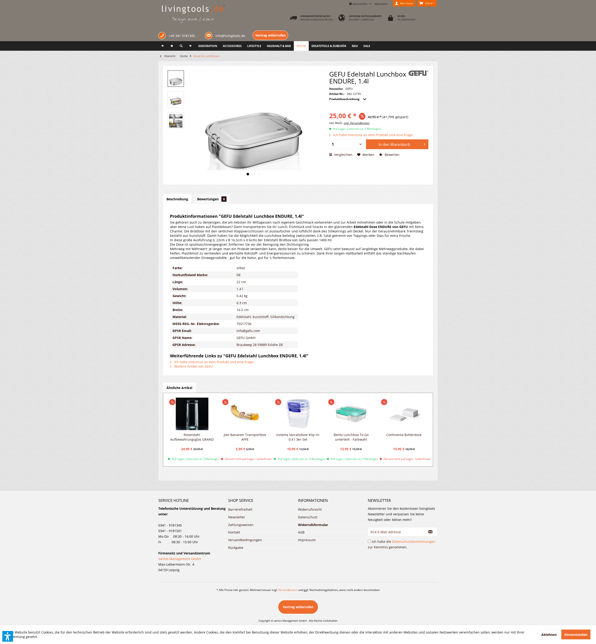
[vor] (190, 46)
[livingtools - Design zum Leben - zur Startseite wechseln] (193, 14)
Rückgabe (235, 547)
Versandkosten (288, 590)
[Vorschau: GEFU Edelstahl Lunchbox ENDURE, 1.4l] (176, 78)
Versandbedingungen (245, 540)
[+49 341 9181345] (163, 36)
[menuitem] (381, 3)
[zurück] (162, 46)
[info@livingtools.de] (209, 35)
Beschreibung (177, 199)
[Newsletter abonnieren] (430, 532)
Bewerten (392, 154)
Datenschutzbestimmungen (413, 541)
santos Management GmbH (179, 559)
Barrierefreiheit (240, 509)
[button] (7, 636)
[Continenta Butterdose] (404, 414)
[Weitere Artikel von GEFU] (418, 73)
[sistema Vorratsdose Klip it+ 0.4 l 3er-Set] (298, 414)
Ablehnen (549, 634)
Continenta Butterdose (404, 435)
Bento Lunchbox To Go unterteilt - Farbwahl (351, 437)
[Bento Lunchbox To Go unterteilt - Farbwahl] (351, 414)
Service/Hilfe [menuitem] (360, 4)
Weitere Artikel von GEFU (193, 366)
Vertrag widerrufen (270, 35)
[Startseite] (172, 46)
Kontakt (234, 532)
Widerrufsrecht (310, 509)
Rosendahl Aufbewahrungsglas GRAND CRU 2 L (192, 437)
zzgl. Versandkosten (356, 123)
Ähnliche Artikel (179, 388)
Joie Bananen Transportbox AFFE (245, 437)
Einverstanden (575, 634)
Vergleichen (342, 154)
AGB (301, 532)
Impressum (307, 540)
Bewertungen (211, 199)
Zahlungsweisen (241, 525)
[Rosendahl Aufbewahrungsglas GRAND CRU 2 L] (192, 414)
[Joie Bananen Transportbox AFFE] (245, 414)
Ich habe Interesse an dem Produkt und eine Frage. (372, 135)
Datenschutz (308, 517)
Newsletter (236, 517)
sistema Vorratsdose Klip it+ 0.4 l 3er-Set (298, 437)
